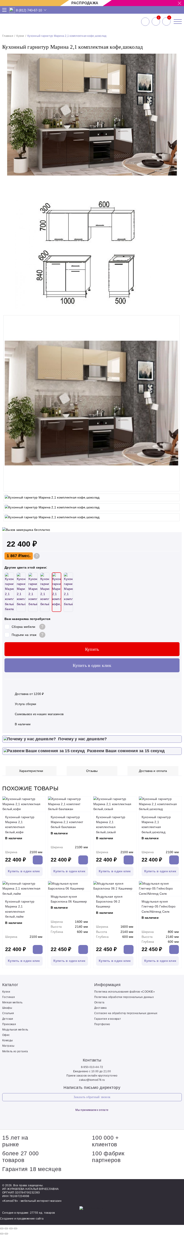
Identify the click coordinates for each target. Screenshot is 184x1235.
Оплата (99, 1002)
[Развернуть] (11, 1228)
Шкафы (7, 1007)
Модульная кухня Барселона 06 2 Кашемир (109, 901)
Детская (7, 1018)
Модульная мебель (15, 1029)
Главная (7, 35)
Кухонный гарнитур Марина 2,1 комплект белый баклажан (67, 822)
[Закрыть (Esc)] (2, 1228)
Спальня (8, 1013)
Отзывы (92, 771)
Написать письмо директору (92, 1087)
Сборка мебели (23, 626)
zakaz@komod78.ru (92, 1079)
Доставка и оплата (153, 771)
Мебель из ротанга (15, 1051)
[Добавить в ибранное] (176, 308)
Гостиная (8, 997)
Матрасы (8, 1045)
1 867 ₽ (14, 556)
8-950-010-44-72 (92, 1067)
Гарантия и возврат (107, 1018)
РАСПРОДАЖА (85, 3)
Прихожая (9, 1024)
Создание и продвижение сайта (22, 1218)
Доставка (100, 1007)
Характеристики (31, 771)
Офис (6, 1035)
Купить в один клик (92, 665)
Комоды (7, 1040)
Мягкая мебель (12, 1002)
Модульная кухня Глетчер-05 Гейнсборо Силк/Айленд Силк (159, 906)
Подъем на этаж (24, 635)
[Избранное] (156, 21)
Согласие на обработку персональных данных (125, 1013)
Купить (92, 649)
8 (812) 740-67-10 (29, 10)
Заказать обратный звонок (92, 1097)
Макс (12, 10)
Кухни (20, 35)
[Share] (6, 1228)
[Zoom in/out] (15, 1228)
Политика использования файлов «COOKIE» (124, 991)
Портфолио (102, 1024)
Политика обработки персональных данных (124, 997)
